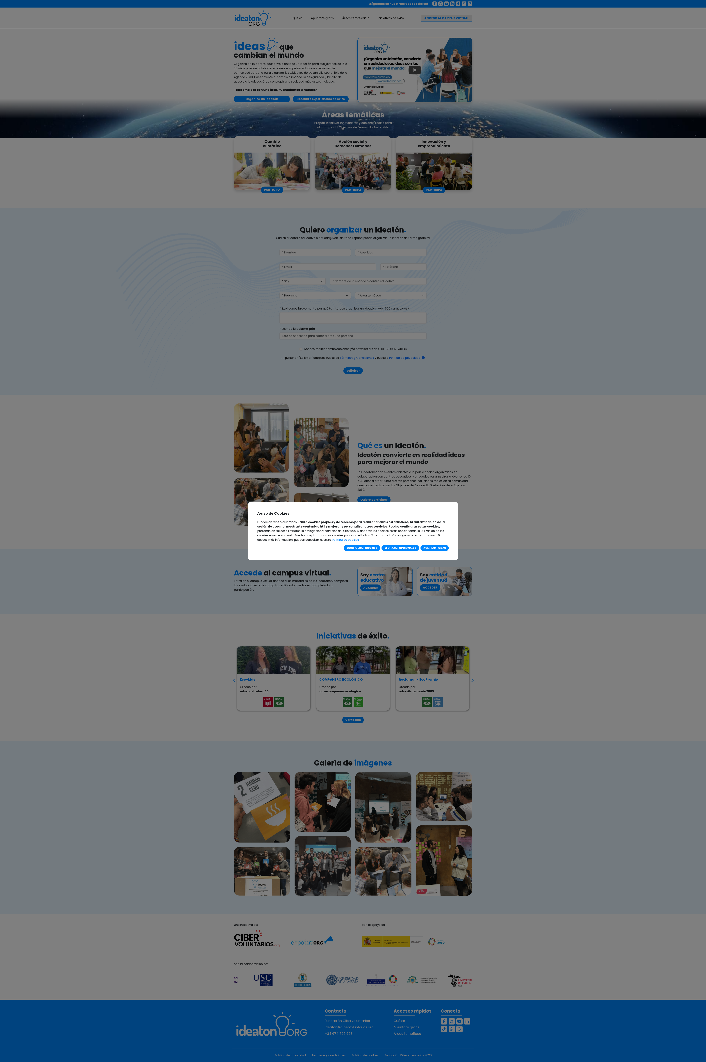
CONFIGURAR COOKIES (362, 548)
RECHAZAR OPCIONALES (400, 548)
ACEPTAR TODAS (434, 548)
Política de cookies (345, 540)
